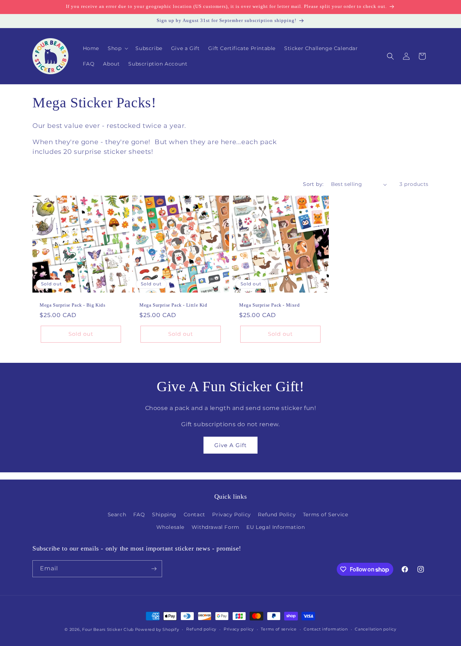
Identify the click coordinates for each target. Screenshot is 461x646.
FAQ (139, 514)
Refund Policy (277, 514)
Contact (194, 514)
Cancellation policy (375, 629)
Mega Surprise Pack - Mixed (269, 305)
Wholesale (170, 527)
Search (117, 514)
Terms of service (278, 629)
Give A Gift (230, 445)
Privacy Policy (231, 514)
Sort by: (313, 184)
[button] (117, 48)
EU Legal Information (275, 527)
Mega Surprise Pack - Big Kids (72, 305)
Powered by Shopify (157, 629)
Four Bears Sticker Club (108, 629)
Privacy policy (239, 629)
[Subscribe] (154, 568)
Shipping (164, 514)
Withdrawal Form (216, 527)
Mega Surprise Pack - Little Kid (173, 305)
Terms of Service (325, 514)
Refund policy (201, 629)
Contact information (326, 629)
